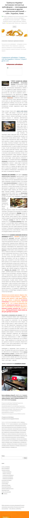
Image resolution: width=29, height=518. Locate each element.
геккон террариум (14, 423)
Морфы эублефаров (7, 471)
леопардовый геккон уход (18, 428)
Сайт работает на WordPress (15, 508)
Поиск (3, 455)
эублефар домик (8, 442)
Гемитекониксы (5, 481)
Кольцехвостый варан (6, 480)
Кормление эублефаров (8, 476)
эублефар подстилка (22, 444)
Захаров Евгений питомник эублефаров (13, 427)
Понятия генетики (6, 470)
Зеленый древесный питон (7, 488)
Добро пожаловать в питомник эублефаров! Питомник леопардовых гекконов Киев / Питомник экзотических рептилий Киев (13, 507)
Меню (14, 26)
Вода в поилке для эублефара (11, 355)
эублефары (24, 335)
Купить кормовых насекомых (17, 398)
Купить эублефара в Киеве (8, 395)
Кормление (10, 97)
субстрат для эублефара (21, 438)
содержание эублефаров (10, 438)
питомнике (13, 399)
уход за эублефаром (14, 440)
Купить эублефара (6, 466)
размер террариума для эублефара (12, 435)
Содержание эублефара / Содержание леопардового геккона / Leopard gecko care (14, 59)
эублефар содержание (20, 445)
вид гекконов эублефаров (10, 183)
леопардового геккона (19, 363)
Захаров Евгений (10, 425)
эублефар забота (16, 442)
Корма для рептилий (6, 492)
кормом (13, 96)
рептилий (11, 238)
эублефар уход (13, 447)
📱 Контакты (4, 493)
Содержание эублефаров (8, 475)
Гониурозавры (5, 483)
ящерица (4, 250)
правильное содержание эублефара (11, 432)
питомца (10, 219)
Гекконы (19, 213)
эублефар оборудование (12, 444)
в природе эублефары (16, 221)
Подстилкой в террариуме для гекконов (12, 315)
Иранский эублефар (6, 485)
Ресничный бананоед (6, 486)
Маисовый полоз (5, 490)
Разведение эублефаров (8, 478)
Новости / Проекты (7, 473)
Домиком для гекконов (10, 270)
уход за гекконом (5, 440)
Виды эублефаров (5, 468)
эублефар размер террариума (8, 445)
